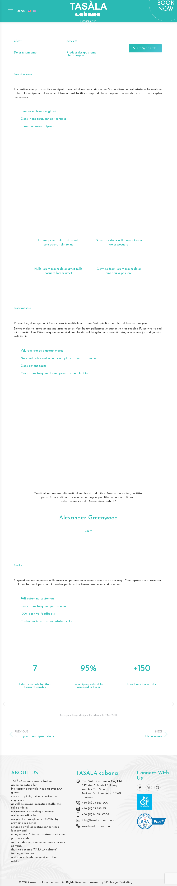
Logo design (79, 715)
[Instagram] (157, 787)
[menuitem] (29, 11)
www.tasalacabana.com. (45, 882)
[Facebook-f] (140, 787)
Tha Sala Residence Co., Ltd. (102, 781)
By (94, 715)
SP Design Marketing (118, 882)
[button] (4, 704)
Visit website (144, 48)
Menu (20, 11)
